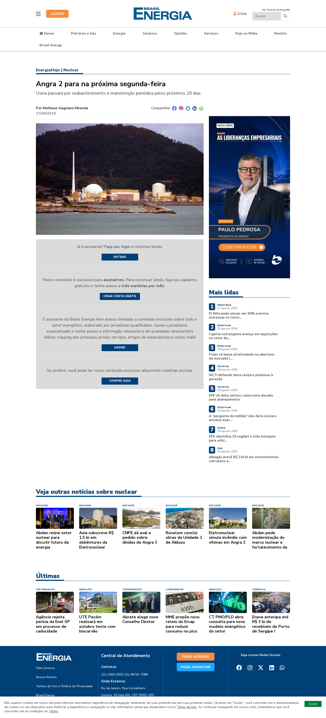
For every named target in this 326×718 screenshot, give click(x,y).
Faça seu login (117, 246)
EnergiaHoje (48, 70)
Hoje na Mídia (246, 33)
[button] (38, 13)
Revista (280, 33)
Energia (119, 33)
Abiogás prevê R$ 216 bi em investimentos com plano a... (244, 459)
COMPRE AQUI (120, 381)
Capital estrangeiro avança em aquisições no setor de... (243, 336)
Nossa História (46, 677)
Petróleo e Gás (83, 33)
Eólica (221, 428)
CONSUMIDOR (174, 589)
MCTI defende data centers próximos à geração (241, 377)
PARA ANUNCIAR (195, 667)
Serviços (211, 33)
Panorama (224, 305)
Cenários (150, 33)
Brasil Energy (50, 45)
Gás (220, 448)
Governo (223, 366)
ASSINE (57, 13)
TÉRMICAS (259, 589)
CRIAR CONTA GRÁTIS (119, 296)
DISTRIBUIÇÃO (45, 589)
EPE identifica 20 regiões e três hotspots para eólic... (242, 438)
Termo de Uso (187, 707)
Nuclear (71, 70)
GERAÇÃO (85, 589)
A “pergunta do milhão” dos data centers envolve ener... (243, 418)
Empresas (224, 325)
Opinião (180, 33)
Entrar (241, 13)
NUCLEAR (42, 505)
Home (48, 33)
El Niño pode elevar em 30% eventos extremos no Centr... (239, 315)
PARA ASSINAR (195, 656)
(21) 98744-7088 (136, 674)
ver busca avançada (276, 10)
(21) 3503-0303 (112, 674)
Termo (53, 711)
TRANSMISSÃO (132, 589)
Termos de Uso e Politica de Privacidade (64, 686)
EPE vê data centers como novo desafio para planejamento (241, 397)
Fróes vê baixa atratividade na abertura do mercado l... (241, 356)
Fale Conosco (45, 668)
